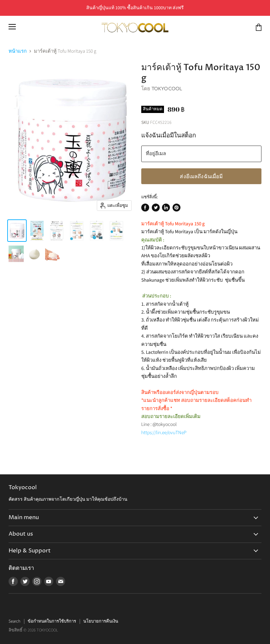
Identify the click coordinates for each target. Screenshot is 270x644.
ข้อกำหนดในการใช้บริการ (52, 621)
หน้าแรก (18, 51)
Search (14, 621)
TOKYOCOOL (166, 88)
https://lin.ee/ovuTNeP (163, 432)
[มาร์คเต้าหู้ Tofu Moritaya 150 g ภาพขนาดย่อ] (17, 230)
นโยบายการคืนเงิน (100, 621)
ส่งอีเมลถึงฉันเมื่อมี (201, 176)
